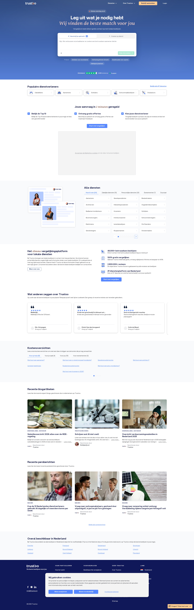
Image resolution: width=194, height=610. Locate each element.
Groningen (136, 546)
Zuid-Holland (67, 553)
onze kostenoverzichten (39, 351)
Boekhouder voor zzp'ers (120, 60)
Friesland (66, 546)
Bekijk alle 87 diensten (158, 86)
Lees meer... (68, 442)
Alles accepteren (60, 592)
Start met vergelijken (97, 126)
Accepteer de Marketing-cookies (86, 153)
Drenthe (30, 546)
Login (165, 3)
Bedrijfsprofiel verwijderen (93, 570)
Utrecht (135, 549)
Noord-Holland (103, 549)
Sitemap (115, 601)
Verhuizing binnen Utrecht (100, 60)
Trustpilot (43, 329)
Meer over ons (34, 269)
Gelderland (101, 546)
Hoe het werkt (60, 570)
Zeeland (30, 553)
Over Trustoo (116, 570)
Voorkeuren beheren (112, 592)
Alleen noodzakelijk (86, 592)
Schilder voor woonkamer (80, 60)
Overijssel (101, 553)
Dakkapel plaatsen (97, 63)
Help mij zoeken (126, 53)
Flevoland (136, 553)
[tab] (78, 36)
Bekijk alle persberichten (97, 525)
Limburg (30, 549)
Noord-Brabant (68, 549)
